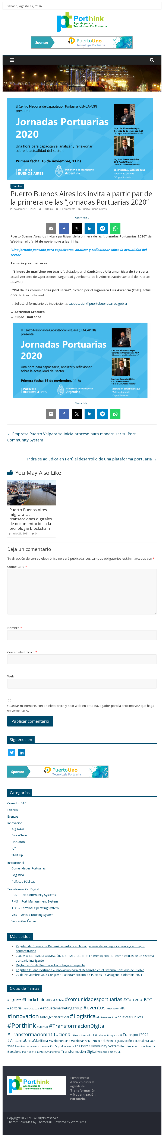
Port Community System (100, 1046)
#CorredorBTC (137, 999)
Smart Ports (52, 1052)
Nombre (14, 628)
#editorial (14, 1008)
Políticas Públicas (23, 881)
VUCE (117, 1052)
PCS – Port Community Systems (34, 895)
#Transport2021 (134, 1034)
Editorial (12, 810)
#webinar (77, 1041)
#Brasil (50, 1000)
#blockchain (33, 999)
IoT (14, 848)
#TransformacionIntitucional (39, 1034)
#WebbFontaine (59, 1041)
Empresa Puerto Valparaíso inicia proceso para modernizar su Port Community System (71, 437)
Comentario (17, 566)
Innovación (14, 823)
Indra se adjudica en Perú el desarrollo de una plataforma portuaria (92, 458)
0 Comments (67, 209)
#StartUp (42, 1027)
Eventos (17, 186)
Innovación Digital (51, 1046)
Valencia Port (105, 1051)
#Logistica (83, 1016)
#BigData (14, 1000)
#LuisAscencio (105, 1017)
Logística (18, 875)
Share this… (82, 218)
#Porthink (21, 1025)
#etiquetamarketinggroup (61, 1008)
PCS (77, 1046)
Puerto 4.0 (138, 1046)
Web (10, 676)
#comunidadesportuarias (93, 999)
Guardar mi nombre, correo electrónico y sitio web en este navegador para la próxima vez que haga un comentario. (80, 708)
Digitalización (123, 1041)
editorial (138, 1041)
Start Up (17, 855)
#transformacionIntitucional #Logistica (96, 1035)
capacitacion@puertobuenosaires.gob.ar (98, 303)
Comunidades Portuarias (29, 868)
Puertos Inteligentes (33, 1051)
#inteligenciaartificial (54, 1017)
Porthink (48, 209)
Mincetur (69, 1046)
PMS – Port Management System (35, 901)
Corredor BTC (16, 803)
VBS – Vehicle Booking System (33, 915)
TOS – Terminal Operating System (35, 908)
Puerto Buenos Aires (94, 209)
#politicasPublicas (129, 1017)
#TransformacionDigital (77, 1025)
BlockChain (19, 835)
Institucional (15, 863)
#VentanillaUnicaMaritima (27, 1040)
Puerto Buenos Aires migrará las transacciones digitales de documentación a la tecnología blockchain (30, 519)
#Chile (60, 1000)
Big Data (18, 829)
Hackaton (18, 842)
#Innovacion (23, 1016)
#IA (122, 1008)
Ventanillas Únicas (24, 921)
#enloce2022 (31, 1008)
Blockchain (105, 1041)
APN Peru (91, 1041)
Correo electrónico (22, 652)
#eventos (94, 1007)
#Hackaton (112, 1008)
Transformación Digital (23, 889)
